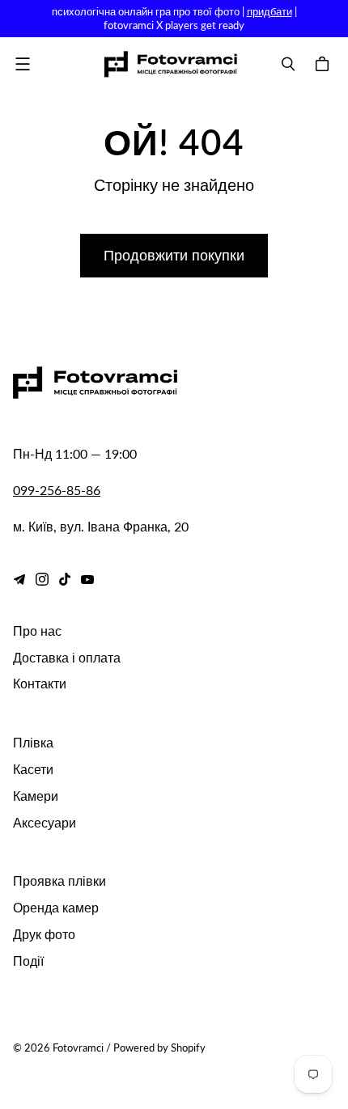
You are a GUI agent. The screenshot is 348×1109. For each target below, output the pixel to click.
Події (28, 960)
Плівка (33, 742)
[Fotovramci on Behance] (19, 579)
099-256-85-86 (56, 489)
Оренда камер (56, 907)
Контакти (39, 683)
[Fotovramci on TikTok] (64, 579)
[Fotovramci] (170, 64)
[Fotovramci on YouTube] (87, 579)
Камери (35, 795)
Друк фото (44, 934)
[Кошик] (324, 64)
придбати (269, 11)
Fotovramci (78, 1047)
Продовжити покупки (174, 255)
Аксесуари (44, 822)
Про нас (37, 630)
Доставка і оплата (67, 657)
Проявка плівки (59, 880)
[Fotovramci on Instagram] (42, 579)
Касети (33, 769)
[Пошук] (288, 64)
